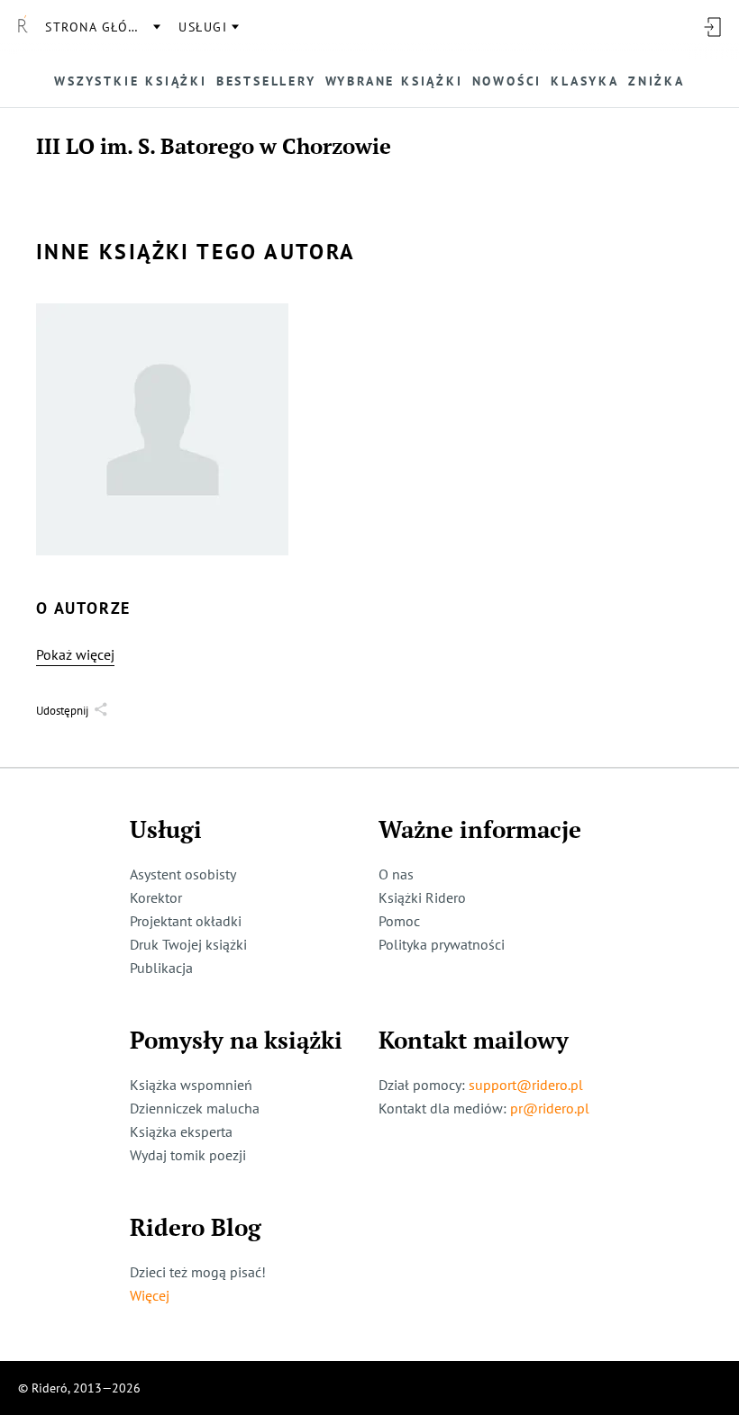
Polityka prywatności (442, 944)
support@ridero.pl (526, 1085)
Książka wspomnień (191, 1085)
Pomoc (399, 921)
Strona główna (102, 27)
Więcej (149, 1295)
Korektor (156, 897)
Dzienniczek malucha (195, 1108)
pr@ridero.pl (549, 1108)
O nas (396, 874)
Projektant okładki (186, 921)
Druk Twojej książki (188, 944)
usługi (202, 27)
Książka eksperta (181, 1131)
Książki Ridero (422, 897)
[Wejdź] (712, 27)
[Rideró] (22, 27)
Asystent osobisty (183, 874)
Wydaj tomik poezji (188, 1155)
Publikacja (161, 968)
